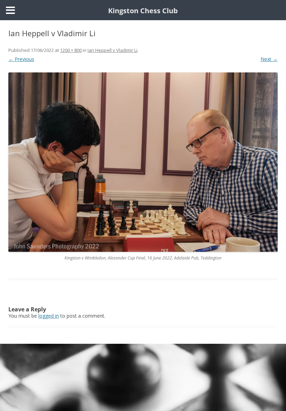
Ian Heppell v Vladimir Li (112, 50)
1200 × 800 (71, 50)
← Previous (21, 59)
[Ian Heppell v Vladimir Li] (143, 162)
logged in (48, 315)
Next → (269, 59)
